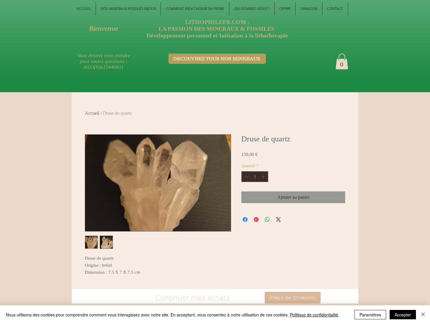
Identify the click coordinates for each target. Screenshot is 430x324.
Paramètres (370, 315)
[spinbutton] (255, 177)
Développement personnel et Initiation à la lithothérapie (217, 35)
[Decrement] (246, 177)
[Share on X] (278, 219)
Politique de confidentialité (314, 315)
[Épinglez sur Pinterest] (256, 219)
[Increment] (263, 177)
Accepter (403, 315)
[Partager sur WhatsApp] (267, 219)
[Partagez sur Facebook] (245, 219)
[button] (341, 61)
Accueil (92, 113)
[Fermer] (422, 314)
